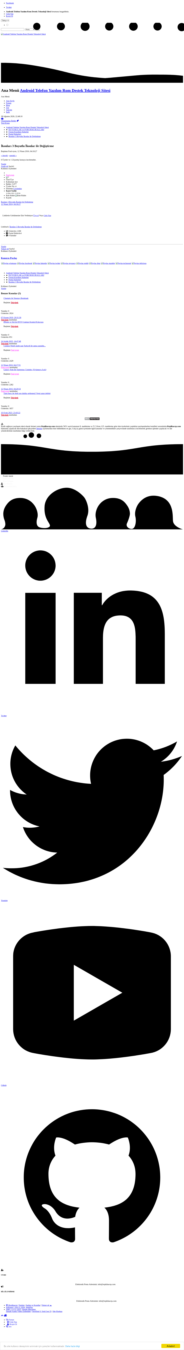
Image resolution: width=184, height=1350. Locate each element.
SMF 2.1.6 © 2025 (13, 1309)
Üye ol (36, 215)
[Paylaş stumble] (108, 263)
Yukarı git (5, 249)
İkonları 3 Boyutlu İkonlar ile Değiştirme (17, 202)
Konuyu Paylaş (9, 258)
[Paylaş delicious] (139, 263)
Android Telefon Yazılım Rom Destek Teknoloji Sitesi (65, 90)
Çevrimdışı (17, 189)
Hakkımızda (8, 478)
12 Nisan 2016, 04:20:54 (11, 389)
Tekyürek (14, 302)
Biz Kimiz (7, 483)
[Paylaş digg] (95, 263)
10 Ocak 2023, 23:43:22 (10, 413)
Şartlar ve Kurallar (33, 1305)
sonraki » (13, 155)
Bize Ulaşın (8, 481)
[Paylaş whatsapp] (9, 263)
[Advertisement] (161, 222)
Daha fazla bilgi (72, 1346)
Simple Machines (29, 1309)
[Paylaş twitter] (54, 263)
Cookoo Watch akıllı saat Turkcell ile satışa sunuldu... (25, 346)
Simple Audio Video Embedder (18, 1311)
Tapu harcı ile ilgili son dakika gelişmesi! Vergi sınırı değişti (27, 393)
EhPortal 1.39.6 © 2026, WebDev (19, 1307)
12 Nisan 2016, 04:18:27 (11, 204)
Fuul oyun (10, 175)
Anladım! (171, 1345)
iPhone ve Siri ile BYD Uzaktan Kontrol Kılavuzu (23, 322)
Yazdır (3, 164)
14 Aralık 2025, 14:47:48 (11, 341)
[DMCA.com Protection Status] (92, 419)
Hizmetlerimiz (10, 486)
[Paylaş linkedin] (40, 263)
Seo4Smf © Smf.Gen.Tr (41, 1311)
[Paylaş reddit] (82, 263)
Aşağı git (4, 166)
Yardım (21, 1305)
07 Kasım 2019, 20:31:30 (11, 317)
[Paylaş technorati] (123, 263)
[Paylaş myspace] (68, 263)
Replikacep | (13, 1305)
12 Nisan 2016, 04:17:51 (11, 365)
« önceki (4, 155)
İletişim (39, 429)
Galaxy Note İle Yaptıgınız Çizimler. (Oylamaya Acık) (25, 370)
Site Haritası (57, 1311)
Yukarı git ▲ (47, 1305)
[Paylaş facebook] (25, 263)
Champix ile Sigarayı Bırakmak (16, 298)
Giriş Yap (47, 215)
